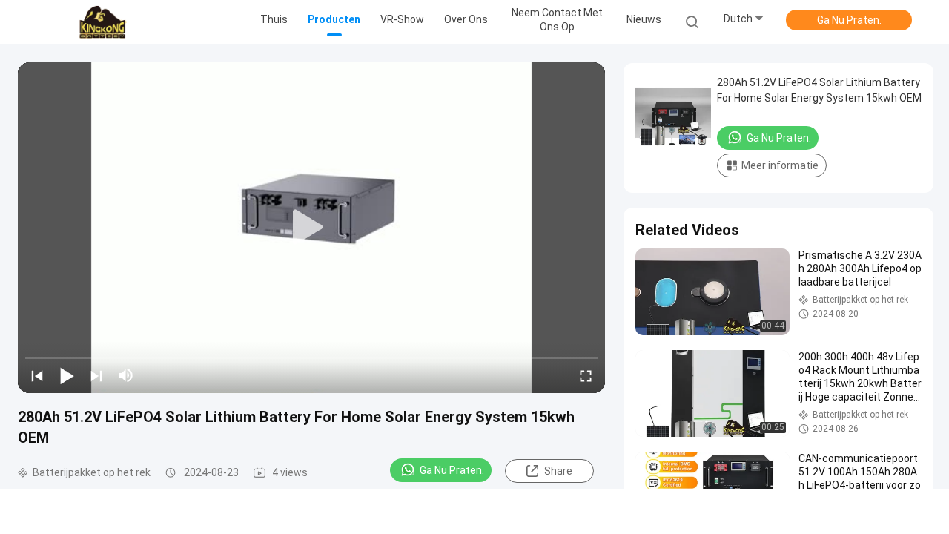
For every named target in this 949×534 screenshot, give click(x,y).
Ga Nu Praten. (849, 20)
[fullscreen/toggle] (586, 375)
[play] (311, 227)
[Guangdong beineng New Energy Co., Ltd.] (102, 22)
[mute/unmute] (126, 375)
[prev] (37, 375)
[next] (96, 375)
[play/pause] (67, 375)
